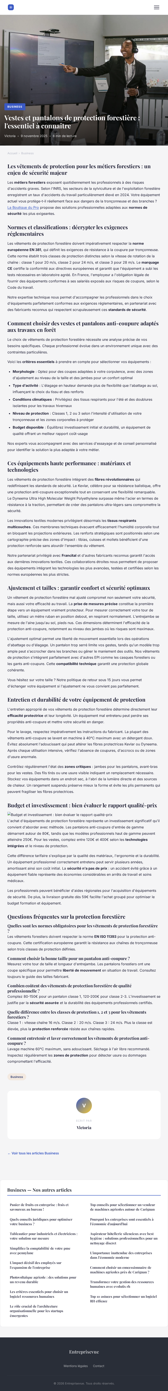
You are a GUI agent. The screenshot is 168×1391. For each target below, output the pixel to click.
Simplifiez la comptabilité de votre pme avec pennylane (40, 1250)
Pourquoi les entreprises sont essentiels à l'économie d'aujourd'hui (122, 1221)
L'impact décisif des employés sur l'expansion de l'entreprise (35, 1264)
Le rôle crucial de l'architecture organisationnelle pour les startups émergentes (36, 1311)
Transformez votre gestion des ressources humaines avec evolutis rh (122, 1284)
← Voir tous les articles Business (33, 1153)
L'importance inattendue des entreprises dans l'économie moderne (121, 1255)
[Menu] (156, 7)
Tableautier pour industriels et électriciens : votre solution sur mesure (43, 1236)
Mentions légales (76, 1366)
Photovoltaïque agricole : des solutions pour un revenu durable (43, 1279)
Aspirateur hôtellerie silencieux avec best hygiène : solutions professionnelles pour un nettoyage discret (124, 1238)
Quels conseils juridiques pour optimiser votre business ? (41, 1221)
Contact (98, 1366)
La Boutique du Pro (23, 207)
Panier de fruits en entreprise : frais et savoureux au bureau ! (39, 1207)
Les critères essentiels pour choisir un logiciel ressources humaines (39, 1293)
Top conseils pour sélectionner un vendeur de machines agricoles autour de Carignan (122, 1207)
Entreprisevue (84, 1352)
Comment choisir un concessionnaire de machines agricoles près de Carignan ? (120, 1269)
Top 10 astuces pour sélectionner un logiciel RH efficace (123, 1298)
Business (14, 106)
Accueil (12, 153)
